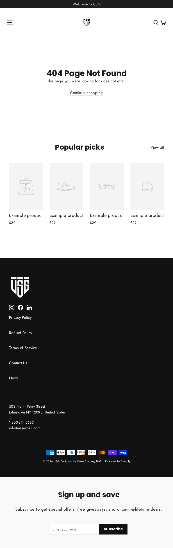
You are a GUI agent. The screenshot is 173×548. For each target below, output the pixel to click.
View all (157, 147)
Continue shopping (86, 92)
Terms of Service (23, 347)
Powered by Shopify (117, 461)
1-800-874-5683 (21, 422)
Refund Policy (20, 332)
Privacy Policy (20, 317)
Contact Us (18, 363)
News (14, 378)
